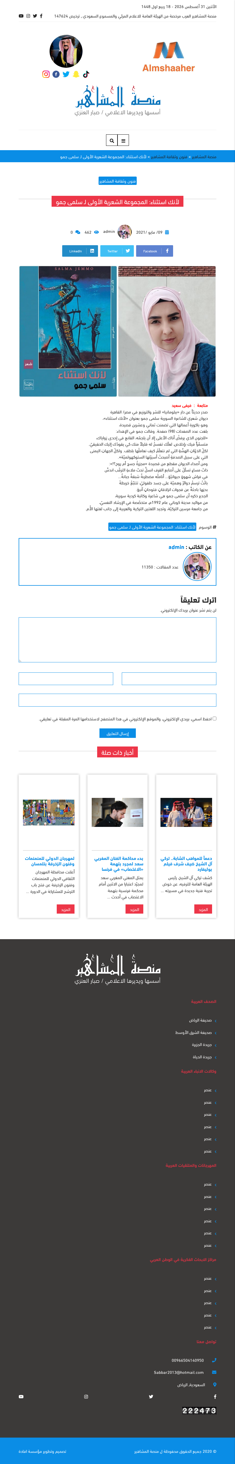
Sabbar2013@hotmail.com (179, 1372)
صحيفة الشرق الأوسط (193, 1032)
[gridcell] (117, 457)
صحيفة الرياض (200, 1019)
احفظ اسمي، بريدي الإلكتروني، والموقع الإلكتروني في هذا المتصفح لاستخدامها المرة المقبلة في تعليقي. (125, 718)
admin (109, 231)
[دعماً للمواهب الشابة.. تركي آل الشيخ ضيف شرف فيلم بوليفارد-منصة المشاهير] (186, 812)
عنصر (208, 1089)
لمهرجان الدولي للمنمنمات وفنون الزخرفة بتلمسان (50, 860)
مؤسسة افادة (30, 1451)
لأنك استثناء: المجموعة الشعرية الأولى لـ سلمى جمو (152, 526)
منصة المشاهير (146, 1451)
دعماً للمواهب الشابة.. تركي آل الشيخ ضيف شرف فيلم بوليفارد (186, 863)
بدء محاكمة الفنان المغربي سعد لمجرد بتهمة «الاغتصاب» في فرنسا (118, 863)
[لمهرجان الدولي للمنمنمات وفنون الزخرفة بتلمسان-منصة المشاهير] (49, 812)
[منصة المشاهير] (117, 101)
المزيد (203, 909)
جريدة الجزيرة (202, 1044)
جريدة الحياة (202, 1056)
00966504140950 (188, 1360)
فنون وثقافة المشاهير (117, 180)
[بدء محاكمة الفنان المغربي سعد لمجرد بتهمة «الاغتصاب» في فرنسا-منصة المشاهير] (117, 812)
